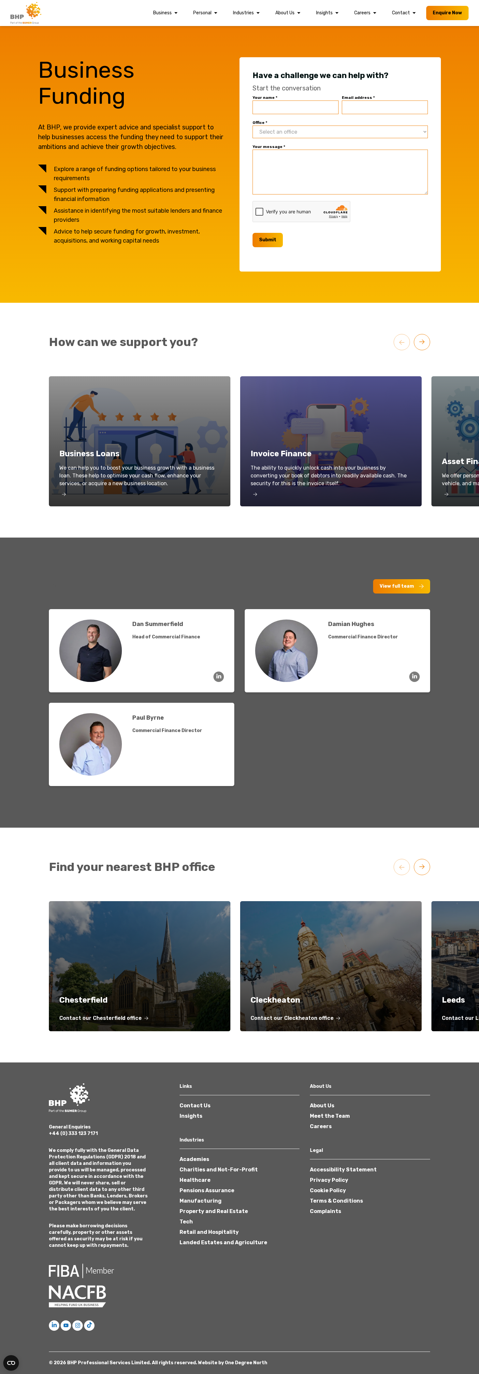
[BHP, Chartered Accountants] (26, 13)
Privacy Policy (329, 1180)
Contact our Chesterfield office (100, 1018)
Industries (243, 13)
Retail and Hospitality (209, 1232)
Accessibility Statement (343, 1170)
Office (260, 123)
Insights (324, 13)
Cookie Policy (328, 1190)
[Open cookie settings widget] (11, 1363)
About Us (285, 13)
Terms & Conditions (336, 1201)
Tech (186, 1222)
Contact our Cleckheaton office (292, 1018)
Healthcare (195, 1180)
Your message (269, 147)
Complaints (325, 1211)
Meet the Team (330, 1116)
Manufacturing (201, 1201)
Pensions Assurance (207, 1190)
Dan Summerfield (157, 624)
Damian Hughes (351, 624)
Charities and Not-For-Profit (219, 1170)
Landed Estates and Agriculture (223, 1242)
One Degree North (246, 1363)
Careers (362, 13)
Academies (194, 1159)
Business (162, 13)
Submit (267, 240)
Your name (265, 98)
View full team (397, 586)
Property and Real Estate (214, 1211)
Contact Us (195, 1105)
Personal (202, 13)
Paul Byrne (148, 717)
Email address (358, 98)
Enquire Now (447, 13)
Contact (401, 13)
